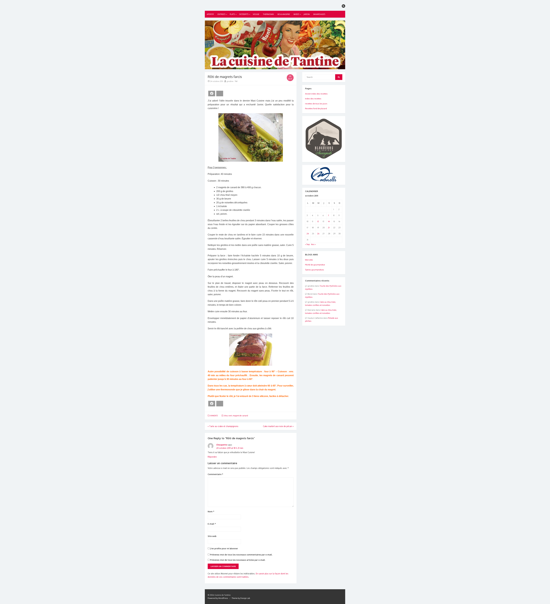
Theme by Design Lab (241, 598)
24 (308, 233)
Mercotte (309, 260)
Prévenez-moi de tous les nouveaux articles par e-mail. (237, 560)
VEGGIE (256, 14)
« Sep (307, 244)
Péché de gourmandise (315, 265)
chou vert (228, 415)
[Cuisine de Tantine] (275, 44)
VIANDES (214, 415)
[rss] (343, 6)
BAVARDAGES (319, 14)
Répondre (212, 457)
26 (318, 233)
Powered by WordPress (218, 598)
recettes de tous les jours (316, 103)
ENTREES (221, 14)
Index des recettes (313, 98)
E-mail (212, 524)
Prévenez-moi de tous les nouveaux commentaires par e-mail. (241, 554)
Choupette (221, 445)
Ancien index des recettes (316, 94)
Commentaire (215, 474)
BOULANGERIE (284, 14)
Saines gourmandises (314, 270)
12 (318, 221)
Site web (212, 536)
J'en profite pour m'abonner (224, 548)
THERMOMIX (268, 14)
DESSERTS (243, 14)
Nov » (313, 244)
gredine (229, 81)
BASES (296, 14)
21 (329, 227)
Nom (211, 511)
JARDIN (307, 14)
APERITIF (210, 14)
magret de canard (240, 415)
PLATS (232, 14)
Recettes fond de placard (316, 108)
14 (329, 221)
